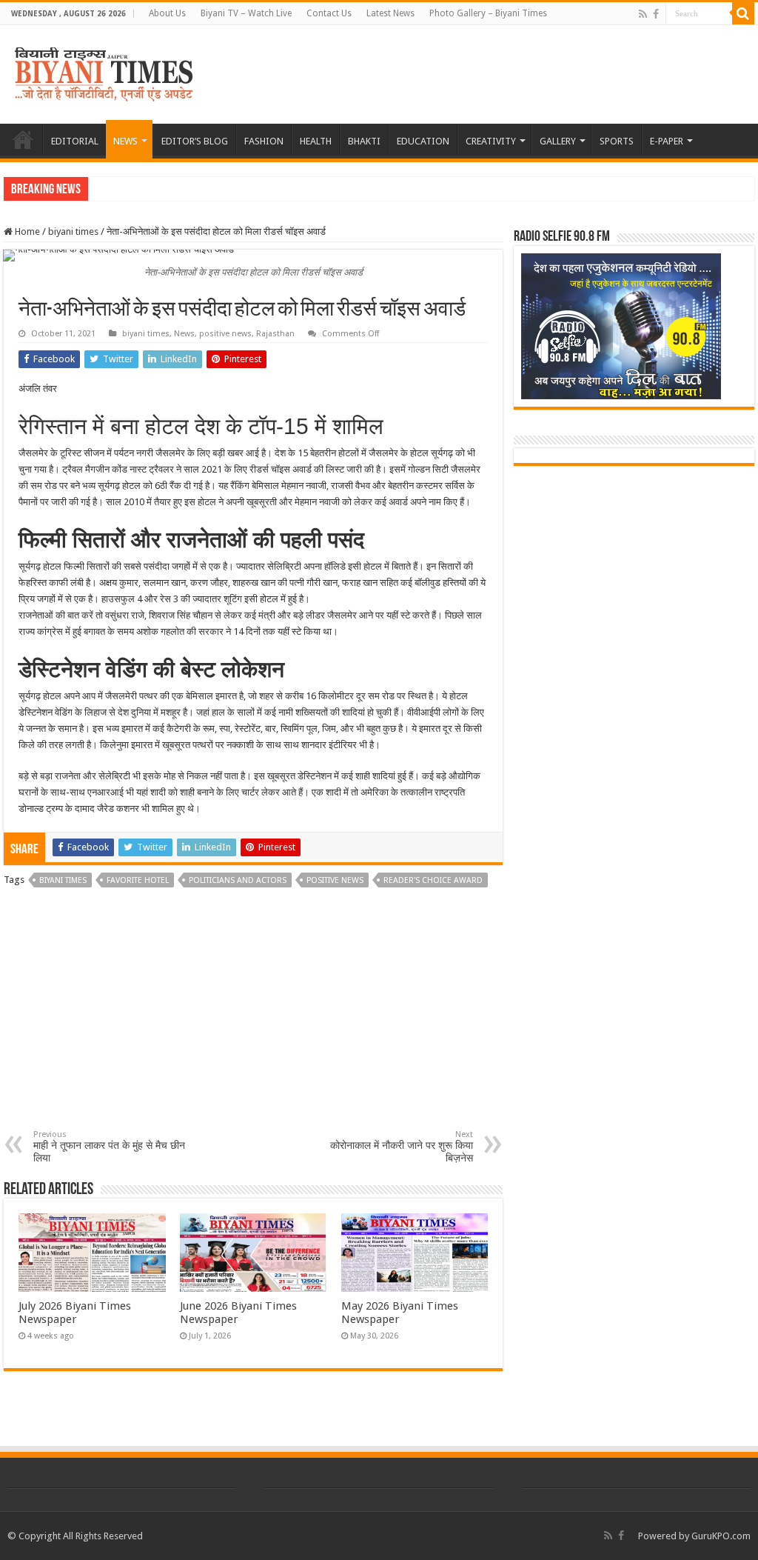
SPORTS (617, 141)
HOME (23, 139)
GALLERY (558, 141)
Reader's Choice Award (433, 880)
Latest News (390, 13)
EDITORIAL (74, 141)
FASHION (264, 141)
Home (26, 231)
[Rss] (642, 14)
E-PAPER (666, 141)
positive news (225, 334)
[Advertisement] (253, 1018)
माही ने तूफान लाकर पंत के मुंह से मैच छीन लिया (109, 1147)
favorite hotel (138, 880)
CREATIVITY (491, 141)
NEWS (125, 141)
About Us (167, 13)
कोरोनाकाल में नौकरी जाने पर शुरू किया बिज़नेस (401, 1147)
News (184, 334)
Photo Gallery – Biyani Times (488, 13)
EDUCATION (423, 141)
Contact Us (329, 13)
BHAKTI (364, 141)
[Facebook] (655, 14)
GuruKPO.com (721, 1535)
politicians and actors (237, 880)
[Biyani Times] (104, 72)
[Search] (743, 13)
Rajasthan (275, 334)
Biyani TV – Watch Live (246, 13)
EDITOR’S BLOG (194, 141)
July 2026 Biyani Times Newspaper (75, 1312)
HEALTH (316, 141)
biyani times (73, 231)
